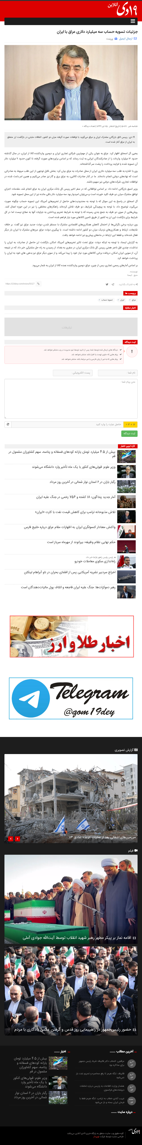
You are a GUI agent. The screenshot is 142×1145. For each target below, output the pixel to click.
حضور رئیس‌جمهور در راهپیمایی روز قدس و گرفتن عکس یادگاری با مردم (72, 1029)
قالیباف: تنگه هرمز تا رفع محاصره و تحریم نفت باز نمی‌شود (100, 1076)
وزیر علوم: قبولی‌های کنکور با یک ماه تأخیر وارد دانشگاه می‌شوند (73, 467)
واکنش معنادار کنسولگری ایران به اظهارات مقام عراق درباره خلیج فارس (69, 527)
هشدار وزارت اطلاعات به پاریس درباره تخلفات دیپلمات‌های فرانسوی (102, 1088)
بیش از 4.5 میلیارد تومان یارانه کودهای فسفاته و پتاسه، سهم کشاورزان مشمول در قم (62, 454)
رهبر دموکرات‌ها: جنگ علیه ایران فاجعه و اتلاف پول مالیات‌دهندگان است (68, 587)
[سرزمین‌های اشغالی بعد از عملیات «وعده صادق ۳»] (71, 798)
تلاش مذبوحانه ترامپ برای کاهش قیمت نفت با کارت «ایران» (75, 512)
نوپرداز (96, 1136)
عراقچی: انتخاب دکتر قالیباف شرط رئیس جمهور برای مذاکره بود (101, 1063)
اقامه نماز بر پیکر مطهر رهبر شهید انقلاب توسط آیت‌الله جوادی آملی (77, 938)
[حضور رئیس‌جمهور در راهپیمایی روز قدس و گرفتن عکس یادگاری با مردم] (71, 991)
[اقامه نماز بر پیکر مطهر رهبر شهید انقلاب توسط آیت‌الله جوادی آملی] (71, 899)
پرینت (110, 38)
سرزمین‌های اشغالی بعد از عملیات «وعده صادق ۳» (102, 838)
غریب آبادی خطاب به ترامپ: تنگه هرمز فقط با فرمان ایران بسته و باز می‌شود (102, 1101)
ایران (122, 300)
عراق (134, 300)
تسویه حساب (107, 300)
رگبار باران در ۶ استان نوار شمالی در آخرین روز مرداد (82, 482)
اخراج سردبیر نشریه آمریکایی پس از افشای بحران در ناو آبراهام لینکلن (69, 572)
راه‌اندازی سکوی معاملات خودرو (95, 561)
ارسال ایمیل (125, 38)
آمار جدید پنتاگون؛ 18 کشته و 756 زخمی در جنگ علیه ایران (75, 497)
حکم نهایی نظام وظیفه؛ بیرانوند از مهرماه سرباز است (81, 542)
